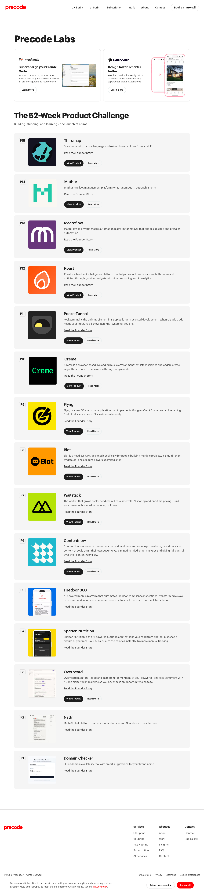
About (145, 7)
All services (140, 856)
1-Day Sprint (140, 844)
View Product (74, 163)
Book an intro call (185, 7)
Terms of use (144, 875)
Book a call (191, 839)
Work (132, 7)
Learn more (28, 90)
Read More (93, 163)
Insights (164, 844)
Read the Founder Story (78, 153)
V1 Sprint (95, 7)
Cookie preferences (190, 875)
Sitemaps (171, 875)
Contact (160, 7)
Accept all (185, 885)
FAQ (161, 850)
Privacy (158, 875)
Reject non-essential (160, 885)
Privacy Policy (100, 887)
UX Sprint (77, 7)
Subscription (114, 7)
